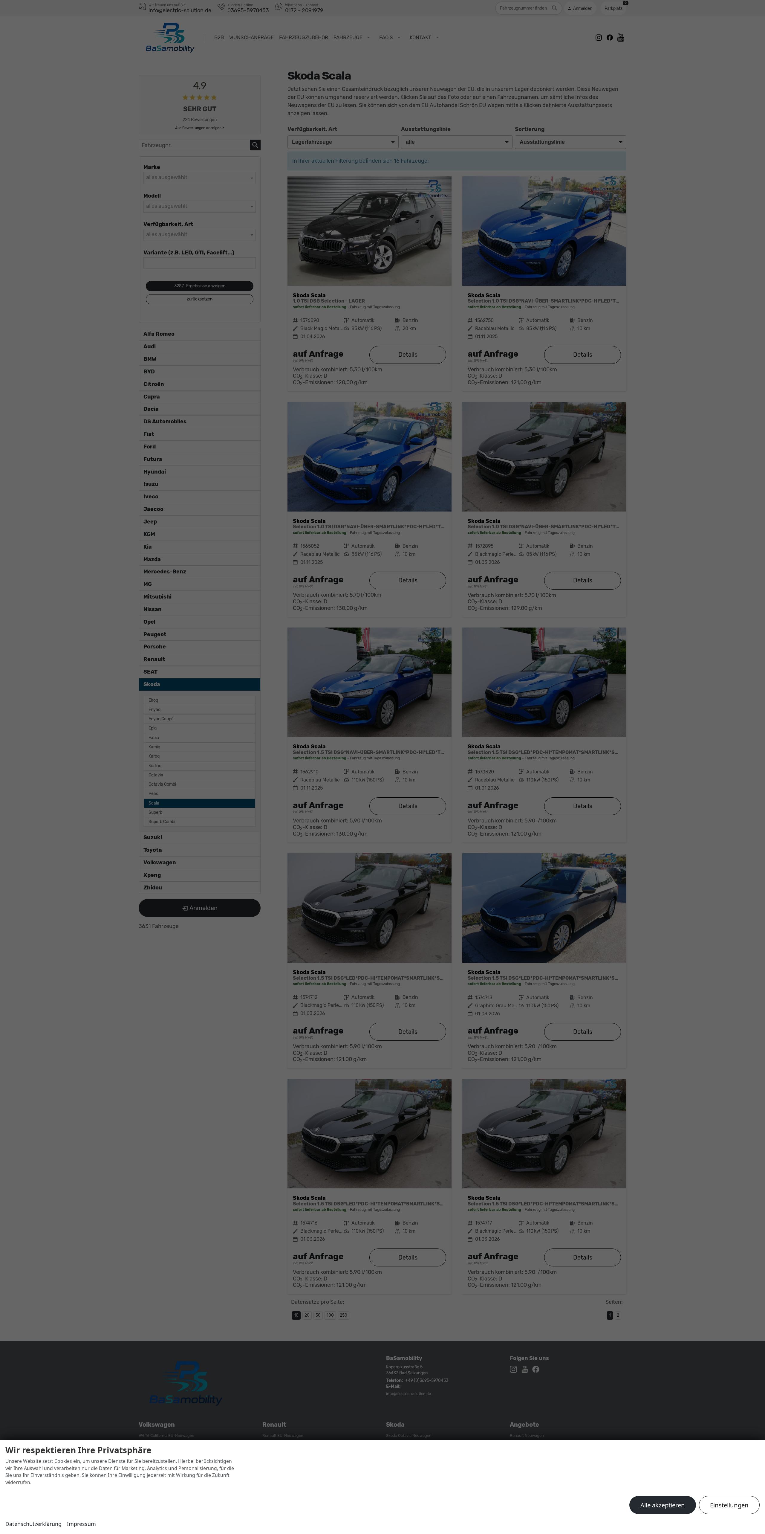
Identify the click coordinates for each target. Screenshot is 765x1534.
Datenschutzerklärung (33, 1523)
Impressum (81, 1523)
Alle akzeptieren (662, 1505)
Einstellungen (729, 1505)
